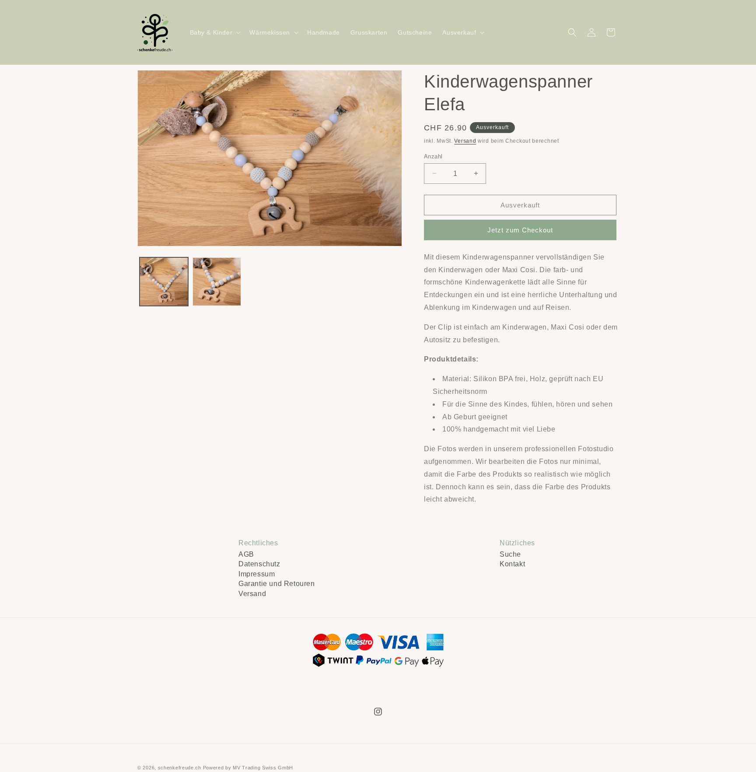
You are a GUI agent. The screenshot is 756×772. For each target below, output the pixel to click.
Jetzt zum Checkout (520, 230)
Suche (510, 554)
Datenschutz (259, 564)
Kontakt (512, 564)
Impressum (256, 574)
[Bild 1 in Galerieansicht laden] (164, 281)
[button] (215, 32)
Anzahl (433, 156)
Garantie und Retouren (276, 583)
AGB (246, 554)
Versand (465, 141)
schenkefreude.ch (179, 767)
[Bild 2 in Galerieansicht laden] (216, 281)
